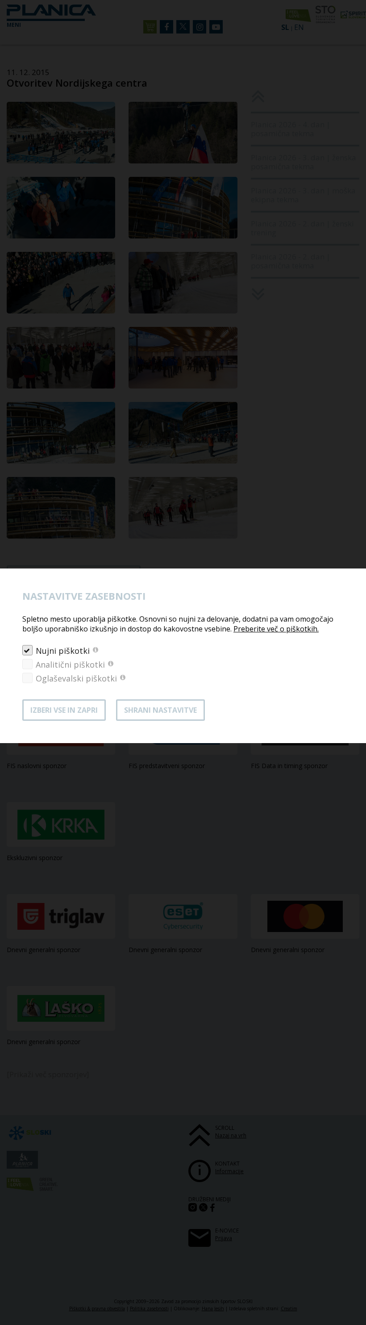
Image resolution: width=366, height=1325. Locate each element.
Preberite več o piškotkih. (276, 629)
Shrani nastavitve (160, 710)
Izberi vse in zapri (64, 710)
